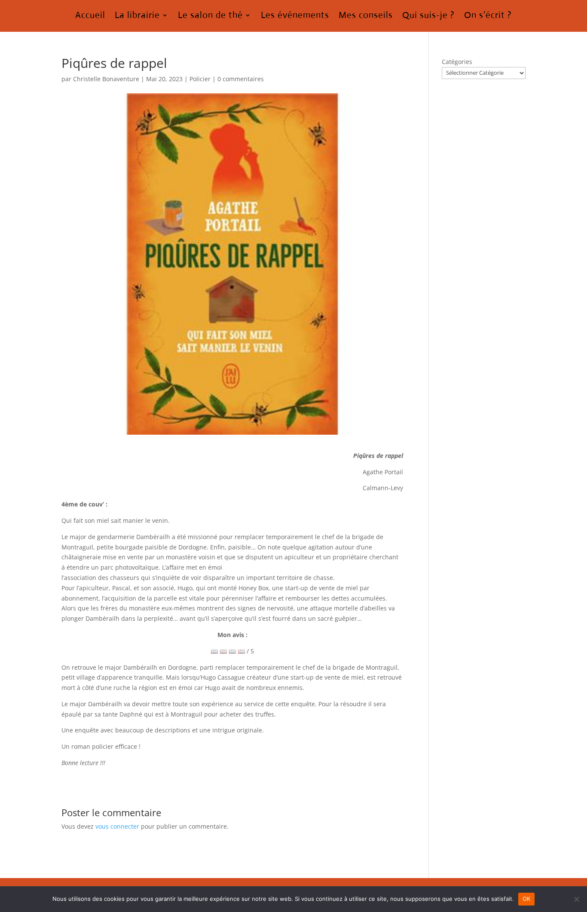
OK (527, 898)
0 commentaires (240, 79)
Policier (200, 79)
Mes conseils (366, 16)
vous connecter (117, 826)
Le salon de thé (210, 16)
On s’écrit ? (488, 16)
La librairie (137, 16)
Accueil (90, 16)
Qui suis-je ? (428, 16)
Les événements (295, 16)
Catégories (457, 62)
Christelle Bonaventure (106, 79)
